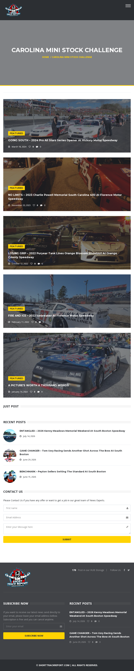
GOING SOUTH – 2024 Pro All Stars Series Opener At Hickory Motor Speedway (62, 140)
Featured (16, 133)
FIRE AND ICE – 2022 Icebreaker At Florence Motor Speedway (51, 315)
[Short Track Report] (13, 9)
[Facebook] (124, 570)
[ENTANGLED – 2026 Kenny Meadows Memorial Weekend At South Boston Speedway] (9, 435)
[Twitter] (129, 570)
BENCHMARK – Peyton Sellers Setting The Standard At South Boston (63, 471)
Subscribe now (34, 635)
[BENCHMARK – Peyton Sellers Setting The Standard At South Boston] (9, 475)
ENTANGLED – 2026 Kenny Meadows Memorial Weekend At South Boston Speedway (72, 430)
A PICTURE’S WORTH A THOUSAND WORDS (38, 385)
